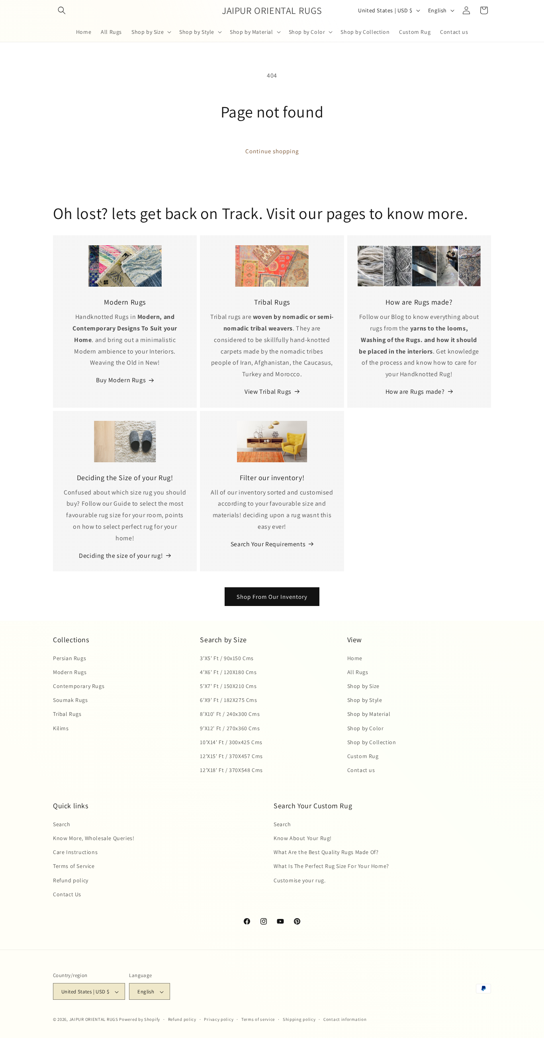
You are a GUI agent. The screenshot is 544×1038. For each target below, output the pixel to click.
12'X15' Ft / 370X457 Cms (231, 755)
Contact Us (67, 893)
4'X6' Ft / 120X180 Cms (228, 671)
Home (354, 657)
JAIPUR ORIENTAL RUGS (93, 1019)
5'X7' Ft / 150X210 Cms (228, 685)
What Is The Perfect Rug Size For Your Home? (331, 866)
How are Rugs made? (415, 391)
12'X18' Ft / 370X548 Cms (231, 769)
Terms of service (258, 1019)
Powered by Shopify (139, 1019)
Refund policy (70, 880)
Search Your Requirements (268, 544)
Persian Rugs (69, 657)
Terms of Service (74, 866)
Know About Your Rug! (303, 837)
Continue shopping (272, 151)
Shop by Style (364, 699)
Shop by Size (363, 685)
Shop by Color (365, 727)
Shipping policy (299, 1019)
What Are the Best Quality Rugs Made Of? (326, 851)
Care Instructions (75, 851)
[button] (61, 10)
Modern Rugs (70, 671)
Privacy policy (218, 1019)
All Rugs (357, 671)
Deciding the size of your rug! (121, 555)
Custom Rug (363, 755)
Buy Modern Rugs (121, 380)
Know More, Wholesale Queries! (93, 837)
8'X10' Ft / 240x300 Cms (230, 713)
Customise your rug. (299, 880)
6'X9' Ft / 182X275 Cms (228, 699)
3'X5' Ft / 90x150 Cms (227, 657)
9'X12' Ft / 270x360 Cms (230, 727)
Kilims (61, 727)
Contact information (344, 1019)
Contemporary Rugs (78, 685)
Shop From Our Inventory (272, 596)
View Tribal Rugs (268, 391)
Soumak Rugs (70, 699)
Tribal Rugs (67, 713)
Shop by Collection (371, 741)
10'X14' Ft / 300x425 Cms (231, 741)
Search (61, 823)
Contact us (361, 769)
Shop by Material (369, 713)
